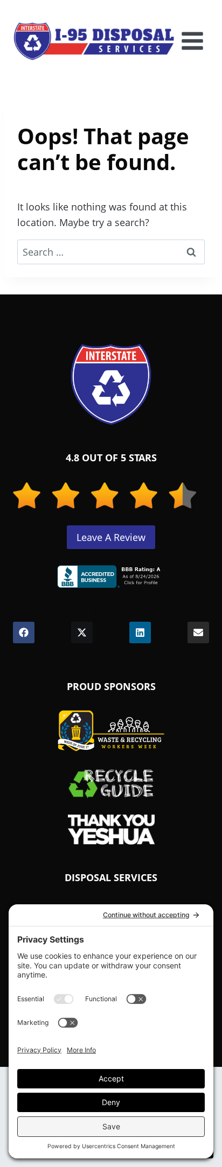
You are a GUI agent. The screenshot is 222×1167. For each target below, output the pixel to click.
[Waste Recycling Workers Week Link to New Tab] (111, 731)
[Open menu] (192, 41)
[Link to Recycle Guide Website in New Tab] (111, 783)
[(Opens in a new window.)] (111, 576)
